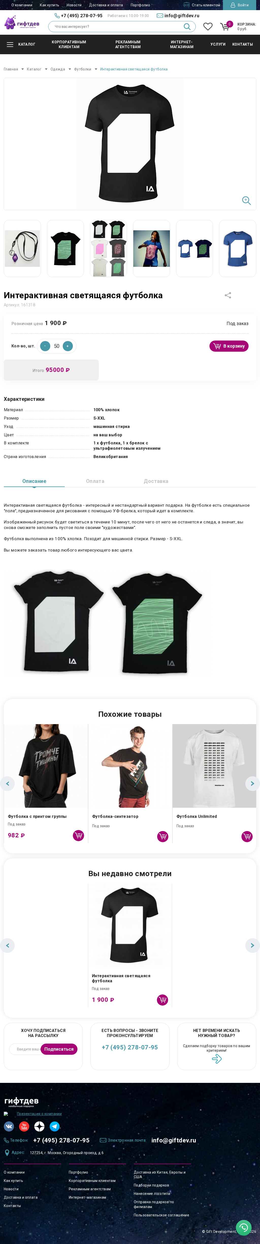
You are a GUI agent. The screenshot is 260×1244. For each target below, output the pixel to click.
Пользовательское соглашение (161, 1215)
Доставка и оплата (106, 5)
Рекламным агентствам (90, 1189)
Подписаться (59, 1049)
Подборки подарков (151, 1185)
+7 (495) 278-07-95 (130, 1047)
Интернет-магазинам (87, 1197)
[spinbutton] (57, 346)
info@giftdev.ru (174, 1140)
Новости (74, 5)
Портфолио (140, 5)
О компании (21, 5)
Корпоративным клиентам (92, 1181)
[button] (68, 346)
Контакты (12, 1206)
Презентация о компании (39, 1114)
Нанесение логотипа (152, 1194)
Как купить (49, 5)
